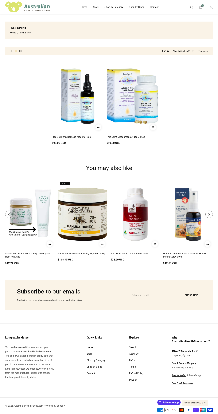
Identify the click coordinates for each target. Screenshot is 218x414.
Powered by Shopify (54, 406)
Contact (154, 7)
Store (89, 353)
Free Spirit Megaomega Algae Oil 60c (125, 137)
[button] (96, 7)
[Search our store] (193, 7)
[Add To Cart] (98, 127)
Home (84, 7)
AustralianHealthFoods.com (36, 351)
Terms (132, 366)
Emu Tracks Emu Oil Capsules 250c (129, 253)
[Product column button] (11, 51)
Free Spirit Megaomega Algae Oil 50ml (72, 137)
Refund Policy (136, 373)
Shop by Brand (136, 7)
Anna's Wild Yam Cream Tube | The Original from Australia (27, 255)
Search (132, 347)
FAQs (132, 360)
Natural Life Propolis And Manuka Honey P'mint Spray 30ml (184, 255)
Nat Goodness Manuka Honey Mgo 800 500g (81, 253)
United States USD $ (193, 403)
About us (134, 353)
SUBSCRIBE (191, 295)
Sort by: (166, 51)
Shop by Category (114, 7)
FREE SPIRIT (27, 32)
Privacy (133, 379)
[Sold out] (102, 244)
